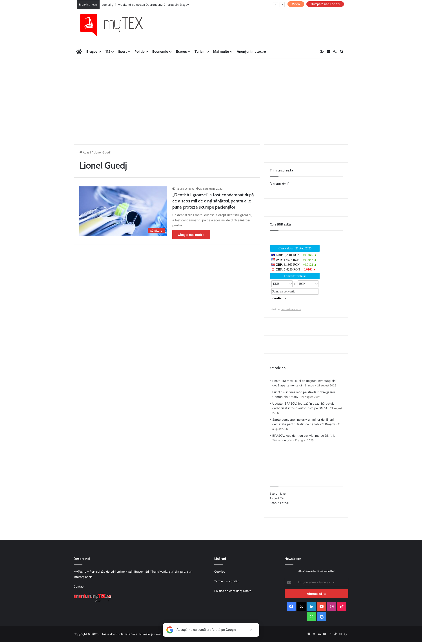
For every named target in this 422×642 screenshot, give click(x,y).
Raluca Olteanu (185, 188)
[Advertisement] (211, 93)
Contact (79, 586)
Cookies (219, 571)
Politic (140, 51)
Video (296, 4)
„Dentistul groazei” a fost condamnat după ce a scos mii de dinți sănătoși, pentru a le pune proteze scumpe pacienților (213, 201)
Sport (122, 51)
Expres (181, 51)
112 (107, 51)
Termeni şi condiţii (226, 581)
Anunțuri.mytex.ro (251, 51)
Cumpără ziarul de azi (325, 4)
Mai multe (221, 51)
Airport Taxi (277, 498)
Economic (160, 51)
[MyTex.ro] (116, 25)
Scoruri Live (278, 493)
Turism (200, 51)
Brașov (92, 51)
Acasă (86, 152)
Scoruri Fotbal (279, 503)
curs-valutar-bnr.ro (291, 309)
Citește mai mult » (191, 234)
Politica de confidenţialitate (232, 591)
